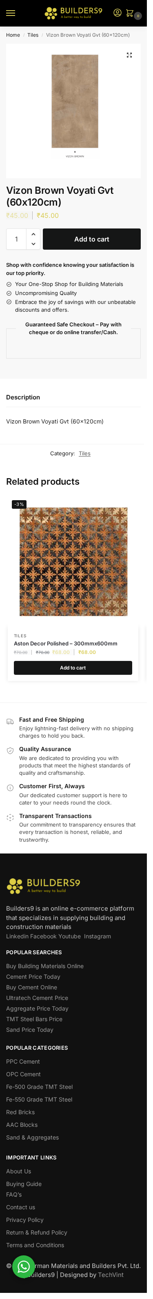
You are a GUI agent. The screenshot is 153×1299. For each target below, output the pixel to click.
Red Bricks (20, 1111)
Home (13, 35)
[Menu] (18, 13)
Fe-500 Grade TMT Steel (39, 1086)
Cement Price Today (33, 976)
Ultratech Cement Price (37, 997)
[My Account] (117, 13)
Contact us (20, 1207)
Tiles (32, 35)
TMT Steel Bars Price (34, 1018)
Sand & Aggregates (32, 1137)
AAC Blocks (22, 1124)
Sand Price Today (29, 1029)
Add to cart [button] (73, 668)
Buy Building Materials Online (45, 965)
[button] (131, 14)
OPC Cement (23, 1074)
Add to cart (91, 239)
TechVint (111, 1275)
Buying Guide (24, 1183)
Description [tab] (23, 397)
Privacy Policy (25, 1219)
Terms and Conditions (35, 1244)
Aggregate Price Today (37, 1008)
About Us (18, 1171)
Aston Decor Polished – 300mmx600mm (66, 643)
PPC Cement (23, 1061)
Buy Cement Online (31, 987)
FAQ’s (14, 1194)
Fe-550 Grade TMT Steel (39, 1099)
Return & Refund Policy (36, 1232)
